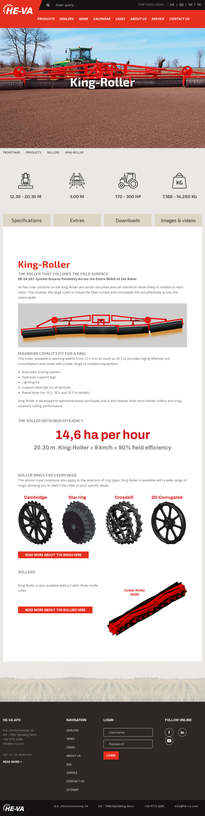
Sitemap (72, 790)
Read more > (12, 762)
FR (199, 4)
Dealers (66, 19)
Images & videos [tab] (178, 220)
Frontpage (11, 152)
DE (190, 4)
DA (172, 4)
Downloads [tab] (128, 220)
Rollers (53, 152)
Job (68, 764)
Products (45, 19)
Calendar (101, 19)
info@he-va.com (13, 744)
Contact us (179, 19)
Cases (120, 19)
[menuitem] (46, 19)
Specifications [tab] (27, 220)
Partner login (151, 4)
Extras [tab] (77, 220)
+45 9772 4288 (12, 739)
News (83, 19)
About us (138, 19)
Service (157, 19)
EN (181, 4)
